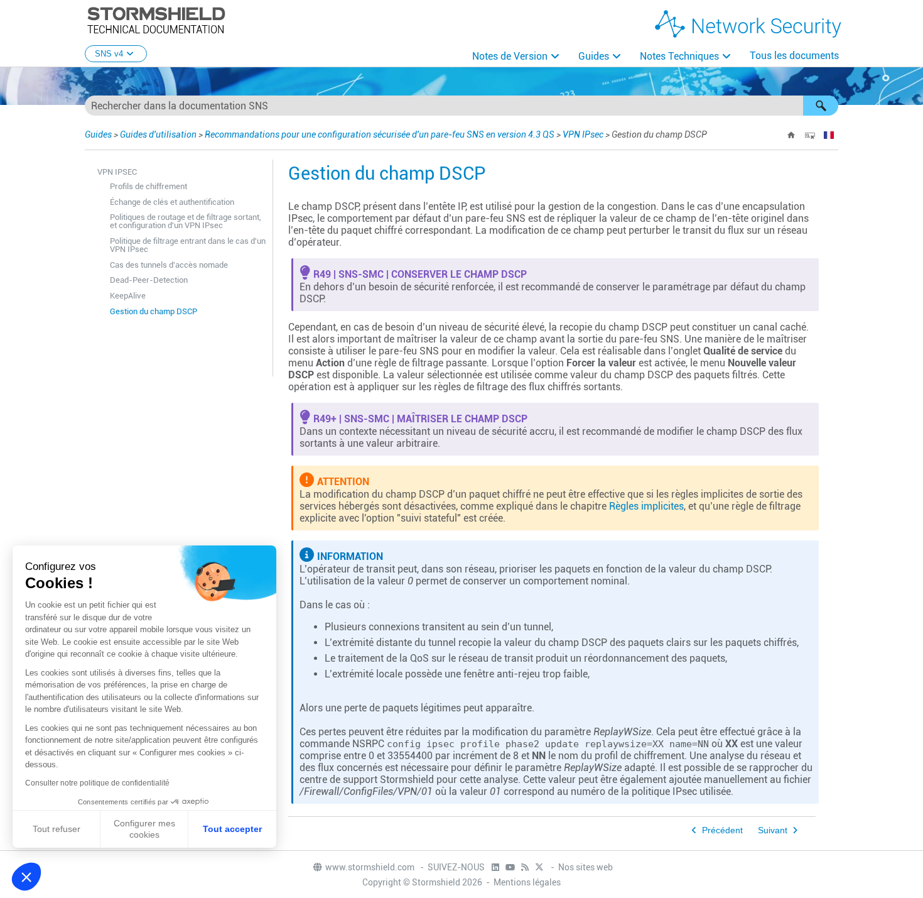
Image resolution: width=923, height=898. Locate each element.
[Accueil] (791, 135)
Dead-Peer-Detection (149, 280)
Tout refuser (56, 829)
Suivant (772, 830)
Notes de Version (510, 56)
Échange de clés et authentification (172, 202)
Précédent (722, 830)
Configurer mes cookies (144, 829)
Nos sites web (585, 867)
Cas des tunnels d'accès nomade (169, 265)
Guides (593, 56)
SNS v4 (109, 53)
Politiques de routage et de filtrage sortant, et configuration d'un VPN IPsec (185, 221)
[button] (820, 106)
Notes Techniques (679, 56)
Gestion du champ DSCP (153, 311)
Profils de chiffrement (148, 186)
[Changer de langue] (829, 135)
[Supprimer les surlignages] (810, 135)
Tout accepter (232, 829)
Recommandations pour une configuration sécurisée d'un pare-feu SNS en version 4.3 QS (379, 134)
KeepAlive (128, 295)
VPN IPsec (583, 134)
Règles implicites (646, 506)
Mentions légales (527, 882)
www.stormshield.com (370, 867)
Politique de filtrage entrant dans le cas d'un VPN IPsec (188, 245)
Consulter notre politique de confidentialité (97, 783)
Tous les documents (794, 56)
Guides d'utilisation (158, 134)
